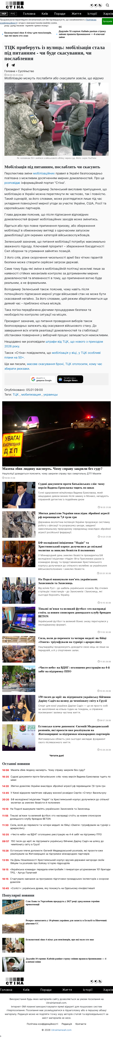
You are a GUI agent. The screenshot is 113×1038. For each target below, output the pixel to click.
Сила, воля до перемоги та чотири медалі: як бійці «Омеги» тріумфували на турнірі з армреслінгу (60, 826)
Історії (92, 13)
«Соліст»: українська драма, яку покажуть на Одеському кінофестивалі (53, 888)
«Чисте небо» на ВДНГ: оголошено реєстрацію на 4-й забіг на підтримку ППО (56, 834)
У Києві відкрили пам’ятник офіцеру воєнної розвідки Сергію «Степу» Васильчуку (58, 792)
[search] (107, 5)
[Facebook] (7, 65)
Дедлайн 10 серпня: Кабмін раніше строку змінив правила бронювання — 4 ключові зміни (82, 34)
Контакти (80, 1023)
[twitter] (95, 5)
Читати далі (56, 755)
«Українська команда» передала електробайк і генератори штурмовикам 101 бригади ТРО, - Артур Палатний (60, 871)
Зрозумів (107, 21)
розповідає (12, 183)
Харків (108, 13)
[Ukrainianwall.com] (14, 5)
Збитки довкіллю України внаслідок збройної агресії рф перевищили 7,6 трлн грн (58, 785)
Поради (59, 13)
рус (13, 13)
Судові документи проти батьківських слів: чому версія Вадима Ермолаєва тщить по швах (61, 778)
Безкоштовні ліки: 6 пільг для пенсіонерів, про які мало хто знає (28, 34)
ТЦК (16, 394)
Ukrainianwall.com (61, 1029)
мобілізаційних (44, 173)
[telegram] (91, 5)
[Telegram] (13, 65)
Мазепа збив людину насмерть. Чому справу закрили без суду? (48, 769)
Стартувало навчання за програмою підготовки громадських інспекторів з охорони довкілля (59, 880)
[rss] (100, 5)
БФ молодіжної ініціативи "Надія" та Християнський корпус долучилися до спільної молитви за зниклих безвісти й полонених (60, 801)
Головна (29, 13)
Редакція (67, 1023)
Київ (45, 13)
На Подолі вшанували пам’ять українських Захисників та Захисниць (50, 808)
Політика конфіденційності (42, 1023)
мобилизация (31, 394)
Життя (76, 13)
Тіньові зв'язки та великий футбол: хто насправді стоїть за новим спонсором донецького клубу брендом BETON (55, 817)
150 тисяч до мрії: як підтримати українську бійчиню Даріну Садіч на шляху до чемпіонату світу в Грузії (57, 843)
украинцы (50, 394)
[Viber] (19, 65)
